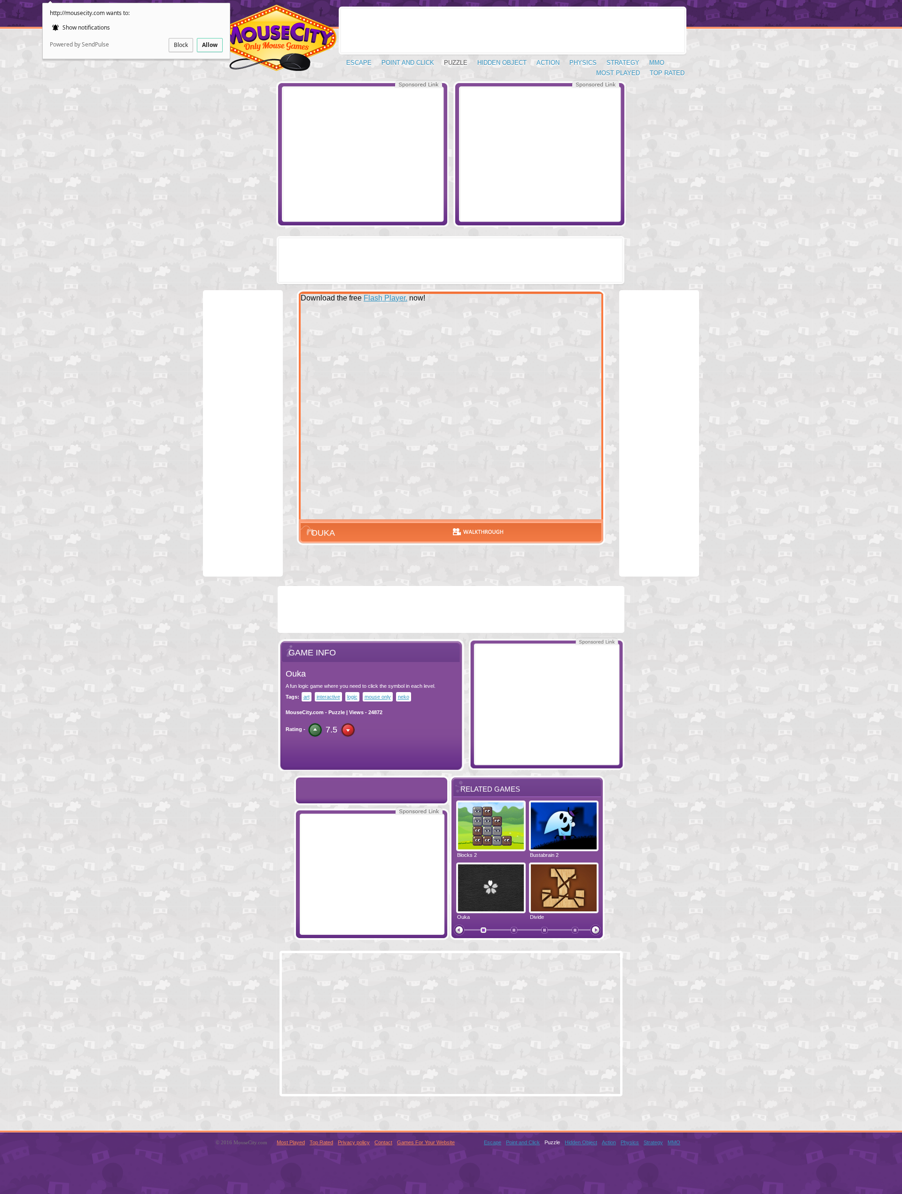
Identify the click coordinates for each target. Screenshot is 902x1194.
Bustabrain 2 (544, 855)
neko (403, 697)
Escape (359, 62)
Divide (537, 917)
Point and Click (407, 62)
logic (352, 697)
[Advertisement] (363, 154)
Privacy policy (354, 1142)
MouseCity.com (305, 712)
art (306, 697)
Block (181, 45)
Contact (383, 1142)
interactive (328, 697)
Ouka (463, 917)
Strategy (623, 62)
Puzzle (455, 62)
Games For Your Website (426, 1142)
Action (548, 62)
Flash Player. (385, 298)
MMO (656, 62)
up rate (315, 730)
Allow (210, 45)
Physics (583, 62)
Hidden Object (502, 62)
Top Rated (667, 73)
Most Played (618, 73)
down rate (348, 730)
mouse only (378, 697)
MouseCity (275, 42)
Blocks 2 (467, 855)
